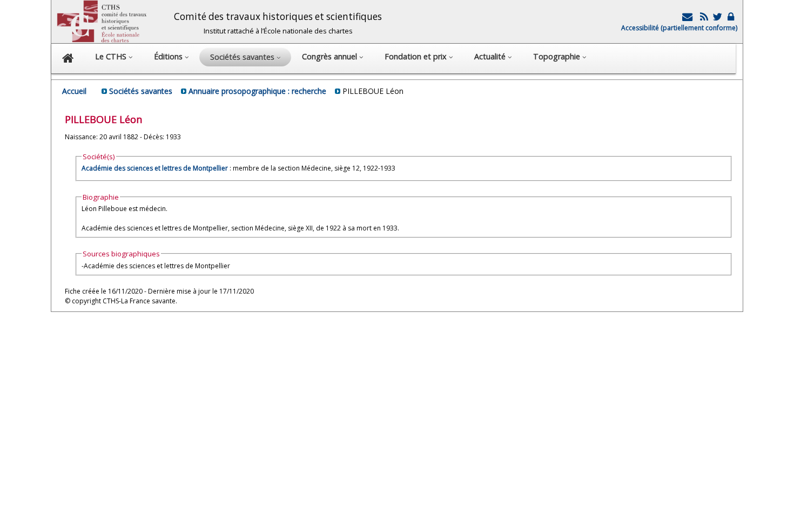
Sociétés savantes (140, 91)
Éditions (169, 56)
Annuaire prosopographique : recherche (257, 91)
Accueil (74, 91)
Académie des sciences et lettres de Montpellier (155, 168)
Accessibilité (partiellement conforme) (679, 27)
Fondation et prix (417, 56)
